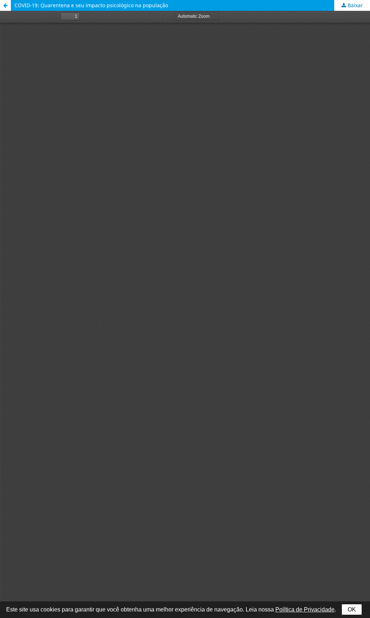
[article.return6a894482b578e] (5, 5)
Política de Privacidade (305, 609)
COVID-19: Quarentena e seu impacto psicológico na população (91, 5)
